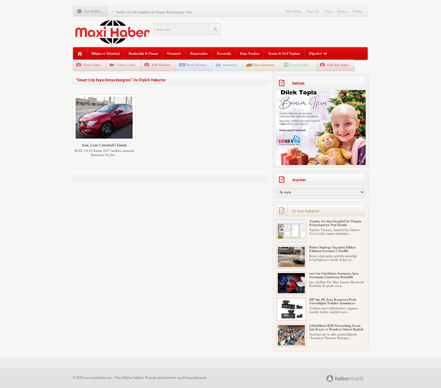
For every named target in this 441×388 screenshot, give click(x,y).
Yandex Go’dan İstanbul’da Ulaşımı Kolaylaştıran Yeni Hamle (335, 223)
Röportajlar (199, 53)
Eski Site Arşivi (338, 65)
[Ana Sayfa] (79, 54)
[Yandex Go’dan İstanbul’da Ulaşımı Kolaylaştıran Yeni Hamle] (291, 240)
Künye (341, 11)
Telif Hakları (161, 65)
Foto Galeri (91, 65)
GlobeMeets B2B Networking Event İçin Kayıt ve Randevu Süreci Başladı (336, 327)
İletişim (357, 11)
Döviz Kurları (196, 65)
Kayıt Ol (313, 11)
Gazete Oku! (299, 65)
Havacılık (224, 53)
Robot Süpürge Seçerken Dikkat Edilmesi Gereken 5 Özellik (332, 249)
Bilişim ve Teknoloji (106, 53)
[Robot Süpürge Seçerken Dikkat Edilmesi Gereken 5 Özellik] (291, 266)
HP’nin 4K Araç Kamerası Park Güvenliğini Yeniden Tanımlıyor (332, 301)
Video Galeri (126, 65)
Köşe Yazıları (250, 53)
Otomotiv (174, 53)
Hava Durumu (263, 65)
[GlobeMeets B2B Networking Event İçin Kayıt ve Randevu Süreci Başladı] (291, 344)
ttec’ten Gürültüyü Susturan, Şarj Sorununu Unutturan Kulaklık (333, 275)
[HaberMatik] (351, 378)
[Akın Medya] (330, 378)
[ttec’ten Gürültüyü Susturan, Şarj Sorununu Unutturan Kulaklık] (291, 292)
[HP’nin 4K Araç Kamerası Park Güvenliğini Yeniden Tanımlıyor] (291, 318)
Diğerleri (315, 53)
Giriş (328, 11)
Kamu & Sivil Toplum (284, 53)
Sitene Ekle (293, 11)
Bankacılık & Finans (143, 53)
